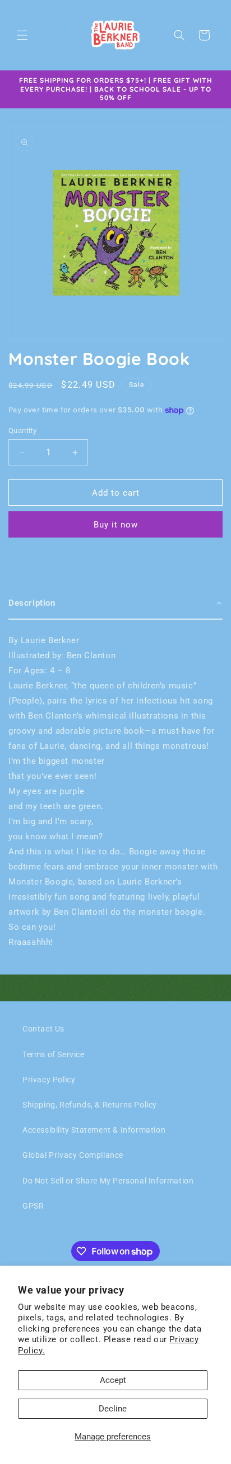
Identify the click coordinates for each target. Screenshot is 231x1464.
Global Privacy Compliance (72, 1155)
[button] (22, 35)
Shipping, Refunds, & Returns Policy (89, 1104)
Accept (113, 1380)
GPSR (33, 1205)
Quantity (22, 430)
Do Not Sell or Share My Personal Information (107, 1180)
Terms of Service (53, 1054)
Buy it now (116, 525)
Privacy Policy (48, 1079)
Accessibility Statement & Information (93, 1129)
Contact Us (43, 1028)
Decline (113, 1409)
